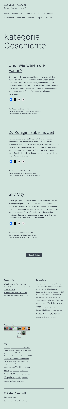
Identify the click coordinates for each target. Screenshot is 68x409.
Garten (42, 297)
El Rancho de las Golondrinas (31, 175)
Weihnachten (38, 317)
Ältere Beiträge (34, 255)
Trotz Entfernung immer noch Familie (17, 287)
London (45, 303)
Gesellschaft (9, 18)
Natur (40, 14)
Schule (50, 14)
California (56, 286)
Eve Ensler (47, 292)
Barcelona (43, 286)
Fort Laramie (46, 295)
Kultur (34, 173)
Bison (47, 286)
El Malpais (35, 237)
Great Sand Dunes (56, 297)
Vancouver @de (58, 310)
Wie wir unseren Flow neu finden (15, 284)
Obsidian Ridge (48, 307)
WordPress (23, 401)
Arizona (24, 113)
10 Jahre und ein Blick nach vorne (16, 295)
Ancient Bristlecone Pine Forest (49, 284)
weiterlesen (13, 94)
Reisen (38, 111)
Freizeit (30, 14)
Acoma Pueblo (26, 237)
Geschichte (20, 18)
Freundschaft (56, 295)
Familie (21, 111)
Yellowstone (47, 317)
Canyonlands (42, 289)
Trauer (44, 310)
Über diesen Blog (17, 14)
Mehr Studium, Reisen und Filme (15, 293)
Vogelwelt (41, 313)
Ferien (29, 113)
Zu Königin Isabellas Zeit (31, 132)
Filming (38, 295)
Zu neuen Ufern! (9, 290)
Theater (38, 310)
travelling (53, 310)
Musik (43, 307)
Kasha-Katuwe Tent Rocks (55, 300)
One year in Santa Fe (15, 5)
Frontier (38, 297)
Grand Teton (48, 297)
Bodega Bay (51, 286)
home (42, 300)
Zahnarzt (54, 317)
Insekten (45, 300)
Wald (50, 313)
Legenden (41, 303)
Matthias (51, 303)
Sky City (16, 194)
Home (6, 14)
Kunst (37, 303)
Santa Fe (58, 307)
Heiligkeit (38, 300)
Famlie (56, 292)
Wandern (34, 113)
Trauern (48, 310)
